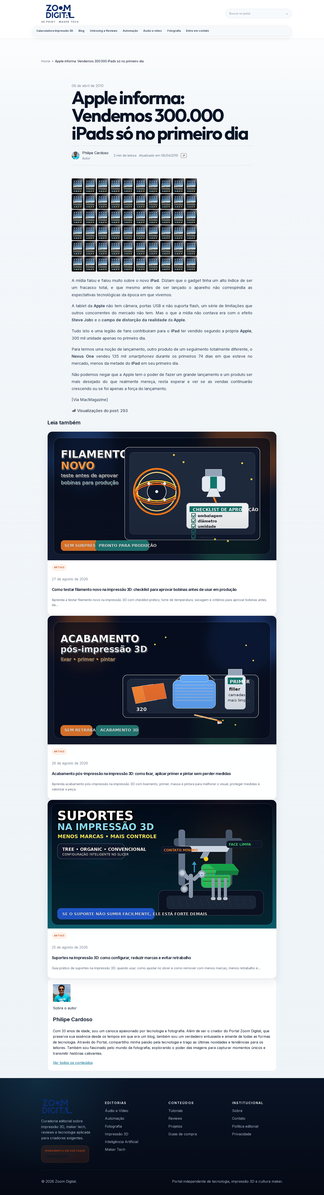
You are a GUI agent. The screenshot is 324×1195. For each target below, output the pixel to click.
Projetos (175, 1126)
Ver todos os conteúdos (73, 1062)
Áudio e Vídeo (116, 1110)
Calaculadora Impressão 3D (54, 30)
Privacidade (241, 1134)
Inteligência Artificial (121, 1142)
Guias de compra (182, 1134)
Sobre (237, 1110)
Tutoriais (175, 1110)
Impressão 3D (116, 1134)
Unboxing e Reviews (103, 30)
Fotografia (174, 30)
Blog (81, 30)
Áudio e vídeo (152, 30)
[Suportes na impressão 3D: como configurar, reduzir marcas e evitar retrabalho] (162, 864)
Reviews (175, 1118)
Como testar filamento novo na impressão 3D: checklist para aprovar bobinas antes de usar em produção (144, 589)
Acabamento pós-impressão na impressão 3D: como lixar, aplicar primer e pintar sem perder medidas (141, 773)
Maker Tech (115, 1149)
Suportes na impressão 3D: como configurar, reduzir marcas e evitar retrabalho (121, 957)
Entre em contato (197, 30)
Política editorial (245, 1126)
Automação (130, 30)
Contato (238, 1118)
